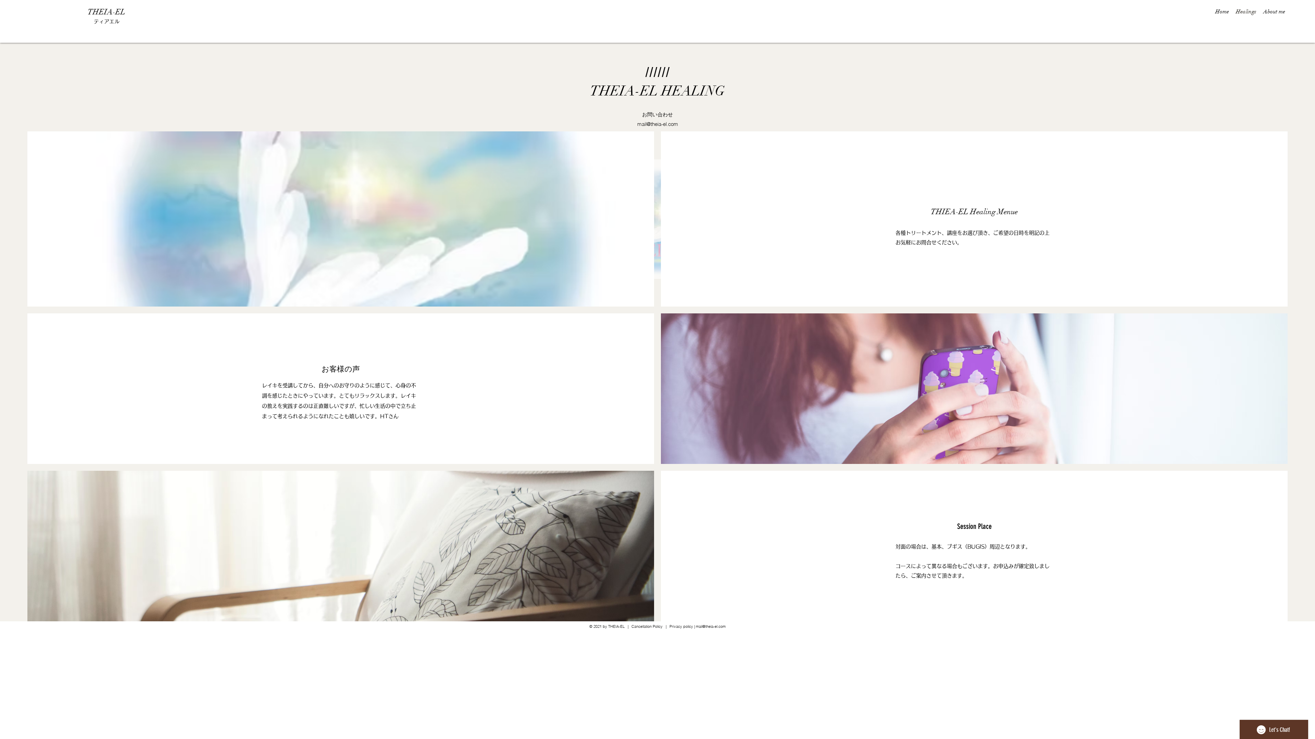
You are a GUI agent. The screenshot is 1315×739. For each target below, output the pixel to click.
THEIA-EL (106, 11)
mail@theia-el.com (657, 124)
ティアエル (107, 21)
